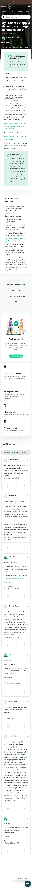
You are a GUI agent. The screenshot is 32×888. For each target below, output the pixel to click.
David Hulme (13, 495)
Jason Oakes (13, 459)
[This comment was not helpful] (24, 486)
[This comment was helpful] (7, 486)
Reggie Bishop (14, 736)
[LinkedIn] (22, 307)
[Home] (6, 6)
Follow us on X (9, 412)
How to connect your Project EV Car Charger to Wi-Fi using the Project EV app (15, 126)
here (15, 174)
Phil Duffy (12, 557)
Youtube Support (10, 428)
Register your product (12, 373)
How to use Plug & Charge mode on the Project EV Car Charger (14, 252)
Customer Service (12, 37)
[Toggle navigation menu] (29, 6)
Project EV (5, 12)
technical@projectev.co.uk (15, 578)
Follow (8, 42)
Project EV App (23, 12)
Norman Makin (14, 606)
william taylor (13, 701)
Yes (12, 290)
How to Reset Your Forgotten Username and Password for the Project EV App (15, 208)
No (19, 290)
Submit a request (16, 356)
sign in (11, 452)
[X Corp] (16, 307)
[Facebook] (9, 307)
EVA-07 (13, 12)
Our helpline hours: (11, 392)
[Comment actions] (28, 460)
